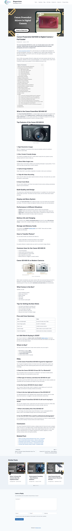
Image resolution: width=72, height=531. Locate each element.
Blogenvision (38, 527)
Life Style (48, 2)
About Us (59, 2)
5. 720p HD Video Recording (25, 74)
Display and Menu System (23, 78)
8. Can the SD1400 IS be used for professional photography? (31, 104)
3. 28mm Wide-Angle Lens (24, 71)
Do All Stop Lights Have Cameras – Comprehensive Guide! (31, 442)
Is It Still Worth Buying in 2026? (25, 91)
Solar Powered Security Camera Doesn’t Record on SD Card (55, 478)
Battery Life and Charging (23, 80)
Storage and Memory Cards (23, 82)
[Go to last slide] (10, 473)
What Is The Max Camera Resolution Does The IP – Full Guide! (32, 438)
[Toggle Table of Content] (41, 65)
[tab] (34, 485)
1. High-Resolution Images (24, 69)
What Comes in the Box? (23, 87)
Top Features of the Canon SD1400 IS (25, 67)
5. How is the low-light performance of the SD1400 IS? (30, 100)
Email (31, 513)
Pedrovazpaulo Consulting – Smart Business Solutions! (36, 478)
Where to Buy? (21, 92)
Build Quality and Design (23, 76)
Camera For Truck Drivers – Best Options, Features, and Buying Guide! (48, 451)
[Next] (62, 473)
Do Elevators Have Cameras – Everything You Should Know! (31, 441)
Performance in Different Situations (25, 79)
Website (46, 513)
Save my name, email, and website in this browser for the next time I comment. (31, 516)
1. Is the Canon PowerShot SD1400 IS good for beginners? (30, 95)
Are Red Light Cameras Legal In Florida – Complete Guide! (31, 444)
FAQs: (20, 94)
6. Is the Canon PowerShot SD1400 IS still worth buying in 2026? (32, 101)
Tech (18, 34)
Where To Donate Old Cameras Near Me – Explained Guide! (15, 478)
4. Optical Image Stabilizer (24, 72)
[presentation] (16, 468)
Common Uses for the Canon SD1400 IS (26, 84)
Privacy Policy (65, 2)
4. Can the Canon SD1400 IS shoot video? (28, 99)
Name (17, 513)
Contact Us (53, 2)
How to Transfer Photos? (23, 83)
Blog (44, 2)
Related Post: (21, 106)
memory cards (32, 228)
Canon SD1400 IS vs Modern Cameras (26, 86)
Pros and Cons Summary (23, 90)
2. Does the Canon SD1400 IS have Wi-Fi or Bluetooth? (29, 96)
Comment (18, 499)
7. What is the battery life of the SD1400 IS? (27, 102)
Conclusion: (20, 105)
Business (40, 2)
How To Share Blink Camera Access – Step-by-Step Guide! (31, 439)
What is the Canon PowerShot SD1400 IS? (26, 66)
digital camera (45, 338)
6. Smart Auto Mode (23, 75)
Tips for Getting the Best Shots (24, 88)
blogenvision (13, 481)
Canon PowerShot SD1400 (24, 50)
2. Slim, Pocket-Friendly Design (25, 70)
